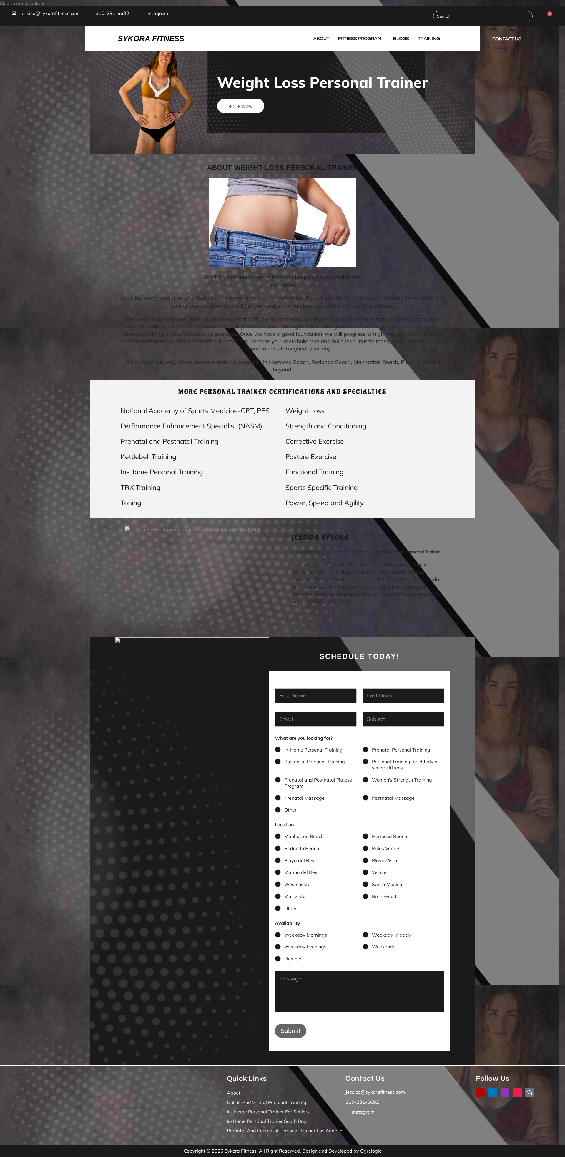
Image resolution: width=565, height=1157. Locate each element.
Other (290, 810)
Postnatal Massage (393, 798)
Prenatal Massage (304, 798)
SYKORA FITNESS (151, 38)
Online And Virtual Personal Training (266, 1102)
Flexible (292, 959)
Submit (290, 1030)
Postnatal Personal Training (314, 761)
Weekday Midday (391, 935)
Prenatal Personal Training (401, 750)
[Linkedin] (492, 1092)
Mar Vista (295, 896)
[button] (42, 38)
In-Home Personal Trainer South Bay (267, 1121)
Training (429, 38)
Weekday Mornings (305, 935)
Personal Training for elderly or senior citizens (405, 765)
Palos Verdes (386, 848)
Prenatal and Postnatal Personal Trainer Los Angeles (285, 1130)
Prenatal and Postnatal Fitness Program (318, 783)
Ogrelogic (370, 1151)
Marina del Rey (301, 872)
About (321, 38)
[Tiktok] (517, 1092)
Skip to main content (22, 3)
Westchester (298, 884)
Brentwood (384, 896)
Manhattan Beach (304, 836)
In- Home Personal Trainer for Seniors (268, 1112)
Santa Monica (387, 884)
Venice (379, 872)
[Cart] (548, 16)
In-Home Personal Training (313, 750)
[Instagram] (505, 1092)
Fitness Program (359, 38)
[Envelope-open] (529, 1092)
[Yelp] (480, 1092)
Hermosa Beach (389, 836)
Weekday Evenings (305, 947)
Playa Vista (384, 860)
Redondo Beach (301, 848)
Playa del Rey (299, 860)
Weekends (383, 947)
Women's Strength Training (402, 780)
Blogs (401, 38)
